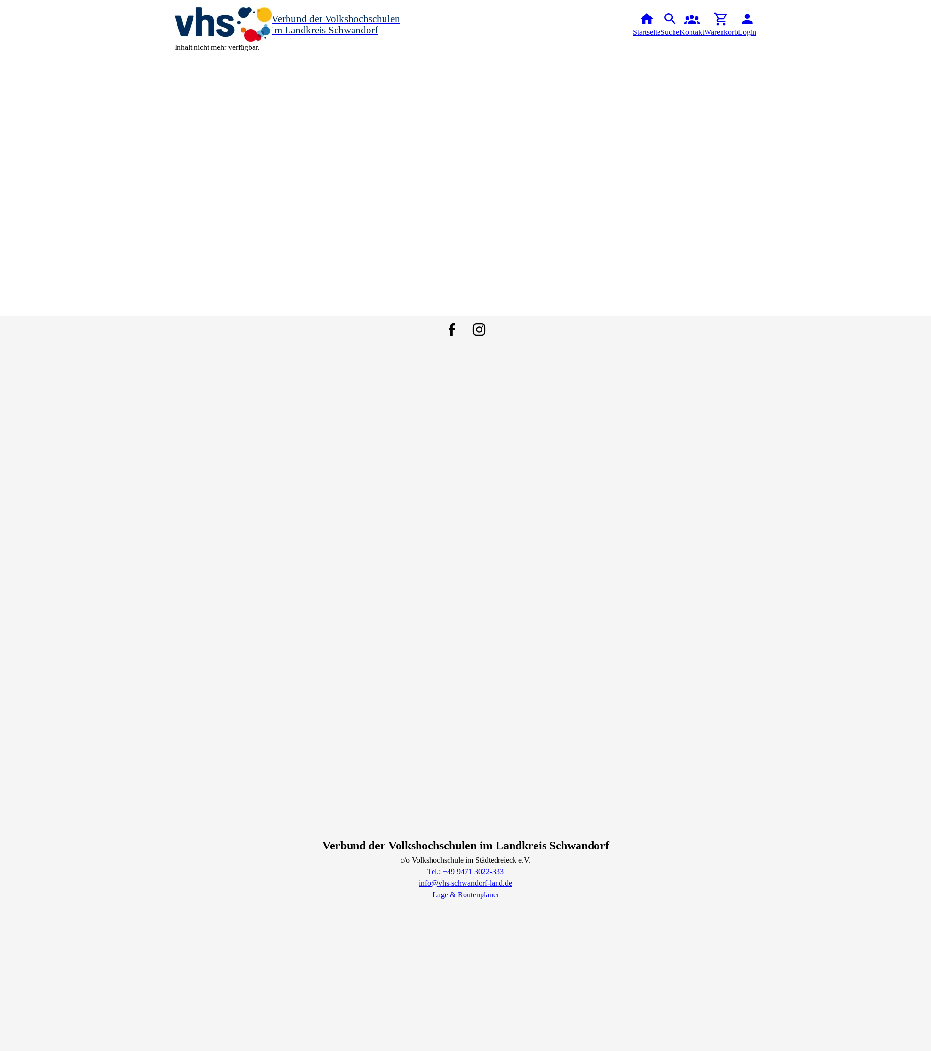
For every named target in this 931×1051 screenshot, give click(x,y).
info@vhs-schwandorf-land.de (465, 883)
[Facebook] (452, 329)
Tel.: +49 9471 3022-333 (465, 871)
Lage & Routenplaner (466, 895)
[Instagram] (479, 329)
